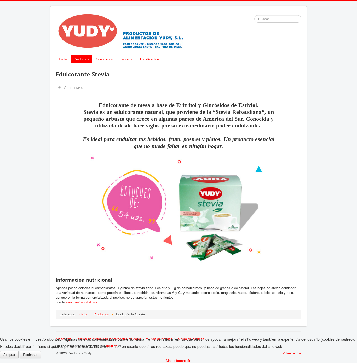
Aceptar (9, 354)
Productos (81, 59)
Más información (178, 360)
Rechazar (30, 354)
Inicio (63, 59)
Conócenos (104, 59)
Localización (149, 59)
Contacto (126, 59)
